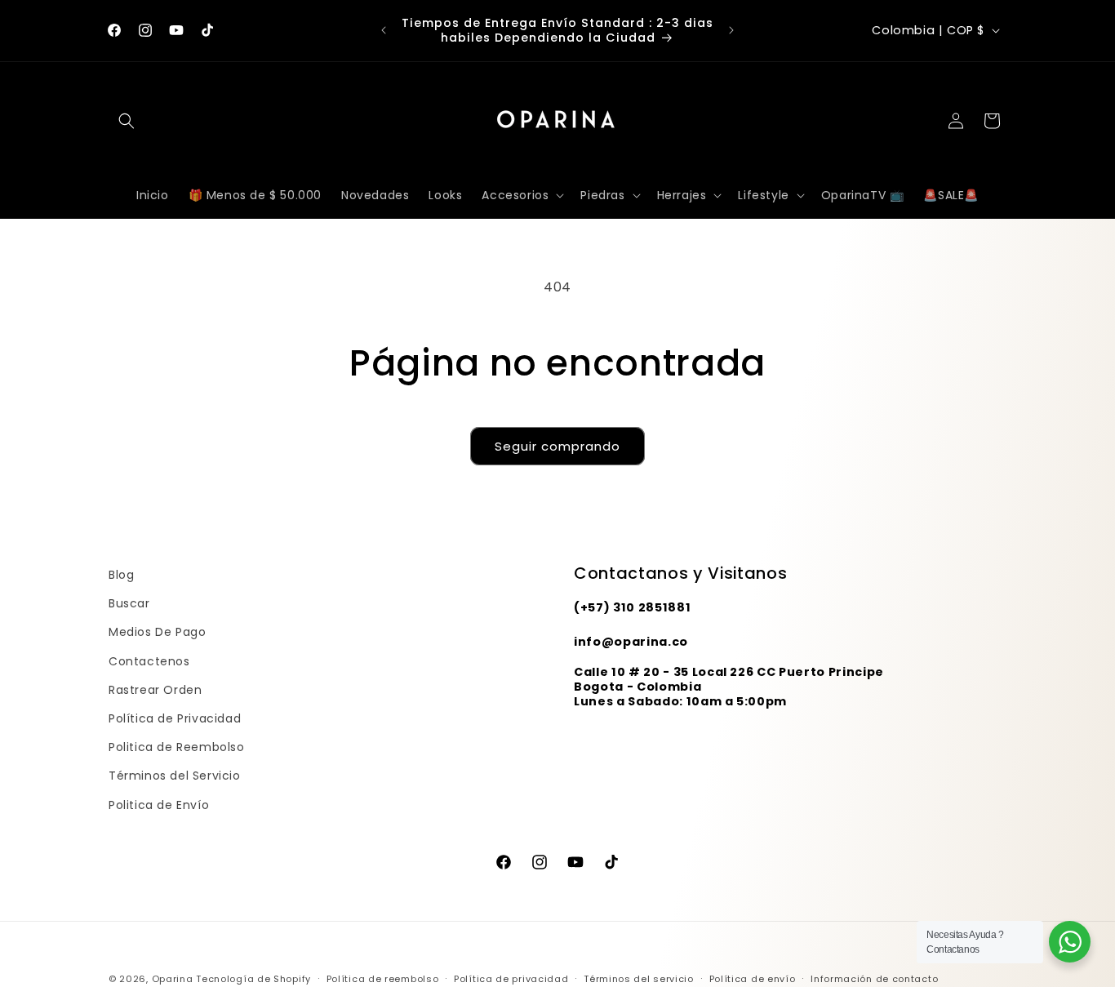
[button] (126, 121)
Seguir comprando (557, 446)
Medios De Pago (157, 632)
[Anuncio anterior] (384, 30)
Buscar (129, 603)
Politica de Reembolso (177, 747)
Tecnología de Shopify (253, 978)
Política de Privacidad (175, 718)
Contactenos (149, 660)
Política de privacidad (511, 978)
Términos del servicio (639, 978)
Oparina (172, 978)
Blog (121, 575)
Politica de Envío (159, 804)
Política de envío (752, 978)
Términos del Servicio (175, 775)
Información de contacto (874, 978)
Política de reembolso (383, 978)
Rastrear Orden (155, 690)
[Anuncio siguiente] (731, 30)
